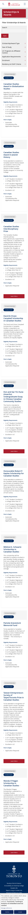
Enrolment (6, 60)
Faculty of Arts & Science (14, 883)
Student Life (14, 888)
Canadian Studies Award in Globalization (14, 86)
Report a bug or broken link (14, 890)
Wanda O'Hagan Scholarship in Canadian (12, 783)
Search (4, 27)
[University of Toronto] (14, 871)
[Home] (14, 4)
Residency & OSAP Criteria (11, 64)
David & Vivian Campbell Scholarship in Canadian (13, 318)
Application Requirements (11, 57)
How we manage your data (14, 893)
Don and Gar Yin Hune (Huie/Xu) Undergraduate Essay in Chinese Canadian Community (13, 397)
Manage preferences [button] (6, 908)
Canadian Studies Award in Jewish (11, 154)
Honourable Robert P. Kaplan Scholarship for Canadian (14, 473)
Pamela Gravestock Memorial (12, 624)
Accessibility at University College (14, 886)
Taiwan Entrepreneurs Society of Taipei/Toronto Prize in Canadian (14, 696)
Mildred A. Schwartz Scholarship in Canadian (12, 549)
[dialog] (14, 904)
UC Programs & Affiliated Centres (11, 52)
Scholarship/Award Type (11, 43)
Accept (20, 912)
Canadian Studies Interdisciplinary (11, 228)
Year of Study (7, 47)
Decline (7, 912)
